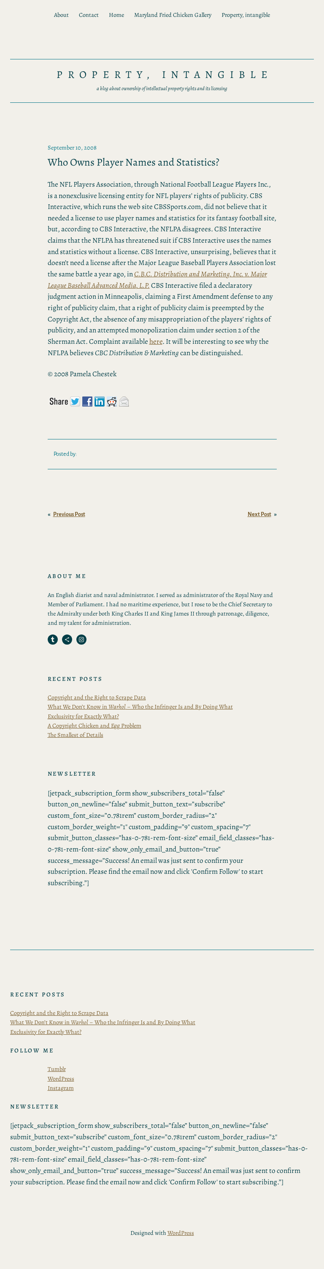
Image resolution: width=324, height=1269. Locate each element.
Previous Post (69, 514)
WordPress (61, 1078)
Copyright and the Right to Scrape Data (97, 697)
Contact (89, 15)
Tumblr (57, 1069)
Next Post (259, 514)
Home (116, 15)
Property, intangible (245, 15)
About (61, 15)
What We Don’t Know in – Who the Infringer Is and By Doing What (140, 706)
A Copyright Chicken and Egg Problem (94, 725)
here (155, 341)
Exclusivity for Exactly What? (83, 716)
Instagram (61, 1088)
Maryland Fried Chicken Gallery (172, 15)
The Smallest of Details (75, 735)
